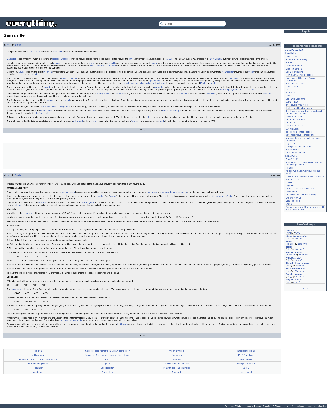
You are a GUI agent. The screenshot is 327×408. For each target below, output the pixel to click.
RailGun (169, 59)
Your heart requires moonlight (299, 135)
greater (213, 83)
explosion (57, 63)
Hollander (38, 368)
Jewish (289, 182)
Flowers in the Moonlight (297, 59)
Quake (229, 196)
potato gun (38, 372)
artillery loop (38, 355)
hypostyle (297, 282)
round (161, 121)
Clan (92, 111)
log (288, 282)
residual (267, 94)
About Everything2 (294, 50)
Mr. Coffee (290, 93)
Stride (18, 45)
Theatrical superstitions (297, 263)
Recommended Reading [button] (306, 45)
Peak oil (289, 168)
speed (154, 63)
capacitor (47, 87)
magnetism (152, 192)
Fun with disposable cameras (176, 368)
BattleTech (58, 52)
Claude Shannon (294, 66)
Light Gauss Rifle (41, 113)
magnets (42, 202)
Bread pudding (293, 201)
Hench (289, 96)
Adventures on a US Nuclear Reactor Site (38, 359)
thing (7, 45)
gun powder (155, 81)
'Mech (251, 72)
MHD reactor (228, 72)
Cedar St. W (291, 56)
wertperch (299, 238)
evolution (47, 72)
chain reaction (68, 192)
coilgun (101, 196)
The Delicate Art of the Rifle (176, 363)
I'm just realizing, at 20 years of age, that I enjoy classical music (305, 208)
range (93, 121)
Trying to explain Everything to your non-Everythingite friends (304, 163)
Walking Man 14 (293, 198)
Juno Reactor (107, 368)
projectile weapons (61, 59)
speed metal (246, 372)
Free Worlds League (171, 111)
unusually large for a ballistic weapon (237, 89)
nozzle (127, 83)
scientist (150, 117)
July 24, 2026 (292, 102)
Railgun (38, 351)
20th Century (216, 59)
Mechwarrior (217, 196)
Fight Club (290, 143)
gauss (107, 363)
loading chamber (69, 78)
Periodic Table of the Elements (300, 188)
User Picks (290, 53)
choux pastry (292, 86)
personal (291, 255)
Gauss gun (177, 355)
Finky (297, 233)
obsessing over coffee (297, 236)
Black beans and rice (295, 153)
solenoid (18, 205)
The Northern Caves (295, 83)
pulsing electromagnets (71, 320)
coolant (50, 100)
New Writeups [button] (306, 224)
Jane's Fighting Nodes (38, 363)
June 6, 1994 (292, 159)
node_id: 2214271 (294, 126)
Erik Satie (290, 123)
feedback (183, 94)
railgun (113, 196)
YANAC (289, 241)
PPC (107, 359)
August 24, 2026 (294, 279)
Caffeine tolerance (295, 274)
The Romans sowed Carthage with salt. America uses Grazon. (304, 112)
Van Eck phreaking (294, 72)
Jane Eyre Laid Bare (295, 99)
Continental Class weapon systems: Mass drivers (107, 355)
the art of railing (176, 351)
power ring (159, 87)
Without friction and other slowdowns (148, 83)
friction (92, 63)
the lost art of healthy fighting (299, 108)
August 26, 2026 (294, 252)
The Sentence (292, 149)
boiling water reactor (246, 363)
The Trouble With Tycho (297, 105)
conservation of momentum (174, 192)
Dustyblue (300, 271)
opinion (290, 244)
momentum (16, 289)
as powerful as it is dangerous (56, 106)
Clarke (18, 175)
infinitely (35, 74)
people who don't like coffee (299, 132)
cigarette (290, 185)
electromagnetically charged (103, 65)
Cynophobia (291, 192)
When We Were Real (295, 119)
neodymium (26, 213)
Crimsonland (107, 372)
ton (176, 121)
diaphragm (234, 78)
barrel (131, 59)
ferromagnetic (88, 202)
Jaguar (289, 204)
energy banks (103, 94)
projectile (111, 63)
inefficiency (122, 324)
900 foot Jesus (292, 129)
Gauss (21, 72)
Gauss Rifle (34, 52)
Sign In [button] (306, 31)
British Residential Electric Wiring (301, 195)
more (305, 288)
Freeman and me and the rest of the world (305, 176)
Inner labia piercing (246, 351)
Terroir (289, 63)
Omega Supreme (294, 116)
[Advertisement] (163, 8)
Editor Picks (291, 156)
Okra (288, 89)
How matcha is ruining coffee (299, 75)
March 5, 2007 (292, 179)
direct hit (120, 94)
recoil (67, 100)
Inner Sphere (46, 111)
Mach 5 (203, 83)
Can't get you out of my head (299, 146)
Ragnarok (176, 372)
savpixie (299, 260)
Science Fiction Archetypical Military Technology (107, 351)
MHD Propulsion (246, 355)
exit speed (78, 121)
